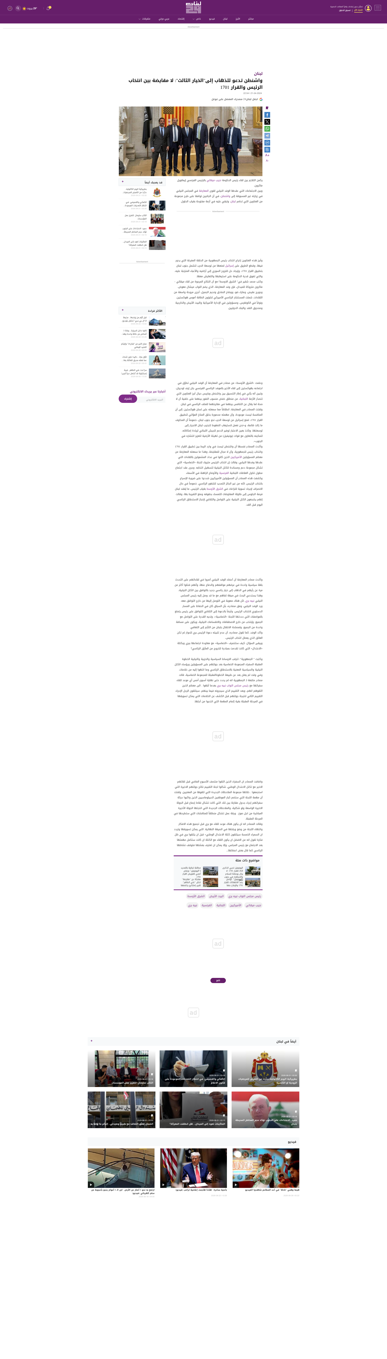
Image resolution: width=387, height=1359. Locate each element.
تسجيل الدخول (344, 10)
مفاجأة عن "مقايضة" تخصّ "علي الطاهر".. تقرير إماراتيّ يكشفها (191, 882)
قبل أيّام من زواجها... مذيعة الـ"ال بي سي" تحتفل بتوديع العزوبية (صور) (134, 319)
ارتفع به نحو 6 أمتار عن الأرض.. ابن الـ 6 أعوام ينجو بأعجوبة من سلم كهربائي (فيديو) (122, 1191)
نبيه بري (249, 600)
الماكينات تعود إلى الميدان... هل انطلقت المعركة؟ (134, 243)
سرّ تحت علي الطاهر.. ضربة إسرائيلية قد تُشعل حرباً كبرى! (134, 372)
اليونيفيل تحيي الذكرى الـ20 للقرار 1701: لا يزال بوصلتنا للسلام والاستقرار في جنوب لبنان (232, 874)
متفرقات (146, 19)
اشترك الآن (358, 10)
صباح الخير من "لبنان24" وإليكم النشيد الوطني (134, 345)
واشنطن (225, 196)
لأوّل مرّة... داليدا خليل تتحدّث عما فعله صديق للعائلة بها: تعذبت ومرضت (134, 358)
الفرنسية (224, 472)
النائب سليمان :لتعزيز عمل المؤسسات (136, 217)
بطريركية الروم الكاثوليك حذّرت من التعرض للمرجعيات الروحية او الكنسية (135, 190)
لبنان (225, 19)
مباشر (251, 19)
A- (267, 160)
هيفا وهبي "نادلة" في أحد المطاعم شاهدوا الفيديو (272, 1190)
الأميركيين (236, 457)
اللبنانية (244, 398)
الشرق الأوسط (215, 488)
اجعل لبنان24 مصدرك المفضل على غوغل (234, 99)
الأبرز (238, 19)
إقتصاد (181, 19)
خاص (198, 19)
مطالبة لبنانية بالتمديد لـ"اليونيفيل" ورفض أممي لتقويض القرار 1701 (191, 872)
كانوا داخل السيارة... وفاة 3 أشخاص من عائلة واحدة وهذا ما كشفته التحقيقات (134, 332)
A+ (267, 155)
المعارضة (204, 190)
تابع (218, 980)
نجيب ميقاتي (214, 180)
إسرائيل (229, 265)
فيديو (212, 19)
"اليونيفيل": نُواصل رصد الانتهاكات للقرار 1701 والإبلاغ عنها (233, 882)
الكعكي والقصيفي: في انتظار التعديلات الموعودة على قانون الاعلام (136, 204)
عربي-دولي (164, 19)
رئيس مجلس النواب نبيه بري (233, 685)
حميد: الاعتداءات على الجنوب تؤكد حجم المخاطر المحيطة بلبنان (134, 230)
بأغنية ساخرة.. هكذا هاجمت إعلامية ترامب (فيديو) (201, 1190)
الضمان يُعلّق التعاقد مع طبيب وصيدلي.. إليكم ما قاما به (122, 1124)
